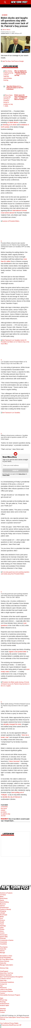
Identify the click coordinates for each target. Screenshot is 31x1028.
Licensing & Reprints (6, 991)
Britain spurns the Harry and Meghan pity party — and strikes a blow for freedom (20, 97)
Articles (2, 950)
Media (2, 916)
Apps (1, 998)
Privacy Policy (6, 475)
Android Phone (4, 1003)
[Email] (8, 2)
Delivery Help (4, 968)
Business (3, 904)
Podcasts (3, 938)
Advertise (3, 1008)
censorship (4, 806)
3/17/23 (3, 815)
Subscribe (3, 949)
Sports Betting (4, 902)
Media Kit (3, 1010)
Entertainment (4, 907)
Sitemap (2, 1019)
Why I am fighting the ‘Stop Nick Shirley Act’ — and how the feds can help (20, 73)
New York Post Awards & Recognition (11, 977)
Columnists (3, 942)
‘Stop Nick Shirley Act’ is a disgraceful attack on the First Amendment (14, 87)
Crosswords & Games (6, 940)
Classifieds (3, 944)
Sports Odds (4, 936)
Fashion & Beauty (5, 909)
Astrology (3, 925)
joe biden (4, 812)
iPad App (3, 1002)
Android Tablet (4, 1005)
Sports (2, 900)
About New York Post (6, 973)
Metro (1, 896)
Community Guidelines (7, 982)
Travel (2, 924)
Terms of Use (22, 474)
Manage (2, 952)
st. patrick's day (5, 814)
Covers (2, 933)
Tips (1, 986)
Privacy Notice (24, 1017)
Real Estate (3, 915)
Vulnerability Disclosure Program (10, 995)
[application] (15, 44)
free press (4, 808)
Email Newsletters (5, 957)
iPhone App (3, 1000)
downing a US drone (10, 125)
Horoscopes (3, 935)
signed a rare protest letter (17, 652)
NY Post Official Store (6, 959)
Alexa (2, 931)
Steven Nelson (6, 29)
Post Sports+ (4, 947)
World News (3, 898)
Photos (2, 929)
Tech (1, 918)
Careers (2, 993)
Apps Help (3, 980)
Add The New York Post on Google (13, 61)
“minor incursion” (14, 761)
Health (2, 922)
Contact (2, 1012)
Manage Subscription (6, 965)
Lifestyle (2, 913)
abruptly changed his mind (12, 724)
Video (2, 927)
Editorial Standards (6, 975)
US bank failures (12, 122)
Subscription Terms (14, 1017)
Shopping (3, 911)
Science (2, 920)
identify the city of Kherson (11, 797)
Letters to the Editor (6, 989)
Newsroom (3, 987)
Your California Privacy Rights (9, 1023)
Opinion (2, 905)
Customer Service (5, 978)
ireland (3, 810)
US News (3, 895)
